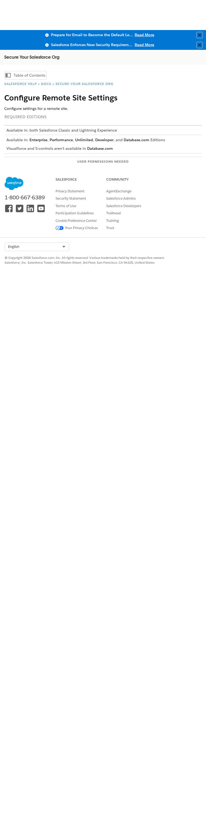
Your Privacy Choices (81, 228)
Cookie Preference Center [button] (76, 220)
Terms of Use (66, 206)
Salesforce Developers (123, 206)
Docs (46, 84)
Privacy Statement (70, 191)
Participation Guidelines (75, 213)
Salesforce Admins (121, 198)
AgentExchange (118, 191)
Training (112, 220)
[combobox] (37, 246)
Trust (110, 228)
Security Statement (71, 198)
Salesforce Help (20, 84)
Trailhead (113, 213)
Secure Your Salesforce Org (84, 84)
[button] (37, 246)
